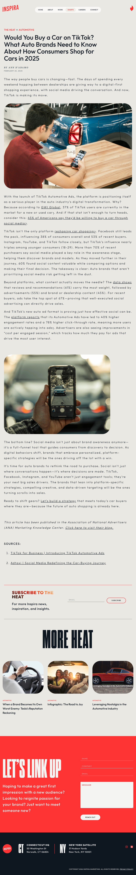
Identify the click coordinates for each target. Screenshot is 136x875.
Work (60, 10)
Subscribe (116, 600)
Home (40, 10)
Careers (82, 10)
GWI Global (50, 207)
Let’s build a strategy (58, 501)
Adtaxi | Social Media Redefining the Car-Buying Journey (58, 563)
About (50, 10)
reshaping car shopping (74, 231)
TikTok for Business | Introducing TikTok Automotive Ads (58, 553)
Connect (94, 10)
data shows (122, 282)
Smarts (71, 10)
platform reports (25, 317)
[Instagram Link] (126, 846)
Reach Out (90, 817)
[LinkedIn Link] (131, 846)
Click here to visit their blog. (89, 528)
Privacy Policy (126, 869)
